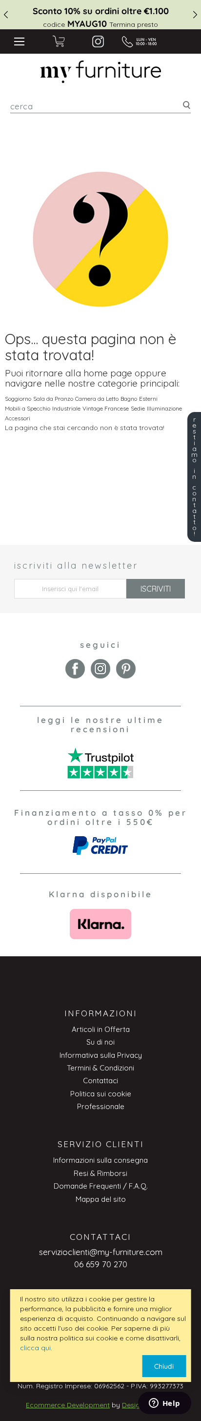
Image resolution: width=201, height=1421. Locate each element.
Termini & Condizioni (100, 1067)
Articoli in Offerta (101, 1029)
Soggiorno (18, 398)
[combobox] (100, 106)
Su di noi (100, 1042)
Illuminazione (164, 408)
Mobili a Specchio (27, 408)
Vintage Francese (105, 408)
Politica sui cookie (100, 1093)
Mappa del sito (101, 1199)
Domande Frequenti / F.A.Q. (101, 1186)
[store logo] (100, 72)
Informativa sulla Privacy (101, 1055)
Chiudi (164, 1366)
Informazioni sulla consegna (100, 1160)
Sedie (138, 408)
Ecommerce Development (68, 1404)
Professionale (100, 1106)
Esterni (148, 398)
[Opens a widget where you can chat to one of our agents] (164, 1404)
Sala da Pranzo (53, 398)
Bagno (129, 398)
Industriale (66, 408)
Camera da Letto (97, 398)
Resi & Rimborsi (100, 1173)
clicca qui (35, 1347)
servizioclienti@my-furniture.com (100, 1252)
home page (107, 373)
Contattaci (100, 1080)
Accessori (17, 418)
